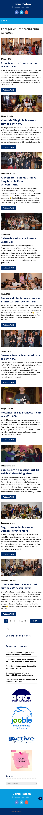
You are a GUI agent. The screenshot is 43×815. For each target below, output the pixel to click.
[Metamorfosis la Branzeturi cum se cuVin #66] (21, 395)
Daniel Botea (21, 4)
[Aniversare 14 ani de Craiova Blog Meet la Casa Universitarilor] (21, 160)
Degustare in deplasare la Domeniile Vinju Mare (17, 528)
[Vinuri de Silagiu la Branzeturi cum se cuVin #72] (21, 103)
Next (35, 621)
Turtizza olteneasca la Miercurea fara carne (21, 681)
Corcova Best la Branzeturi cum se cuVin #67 (20, 357)
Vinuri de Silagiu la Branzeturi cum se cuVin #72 (20, 121)
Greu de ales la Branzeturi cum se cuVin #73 (20, 64)
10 (25, 621)
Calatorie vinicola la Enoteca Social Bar (18, 240)
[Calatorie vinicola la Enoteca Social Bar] (21, 221)
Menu (5, 21)
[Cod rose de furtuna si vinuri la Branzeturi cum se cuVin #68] (21, 281)
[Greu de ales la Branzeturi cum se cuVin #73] (21, 46)
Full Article (8, 90)
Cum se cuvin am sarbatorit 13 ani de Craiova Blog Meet (20, 471)
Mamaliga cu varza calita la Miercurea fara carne (20, 653)
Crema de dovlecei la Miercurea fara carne (21, 667)
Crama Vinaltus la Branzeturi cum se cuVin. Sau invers (19, 586)
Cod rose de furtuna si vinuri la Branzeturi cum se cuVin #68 (20, 299)
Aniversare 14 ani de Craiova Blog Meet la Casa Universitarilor (18, 181)
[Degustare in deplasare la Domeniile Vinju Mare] (21, 510)
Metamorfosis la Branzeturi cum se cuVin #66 (21, 414)
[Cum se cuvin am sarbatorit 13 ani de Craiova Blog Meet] (21, 453)
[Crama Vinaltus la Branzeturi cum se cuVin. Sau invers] (21, 567)
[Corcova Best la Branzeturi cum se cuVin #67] (21, 338)
